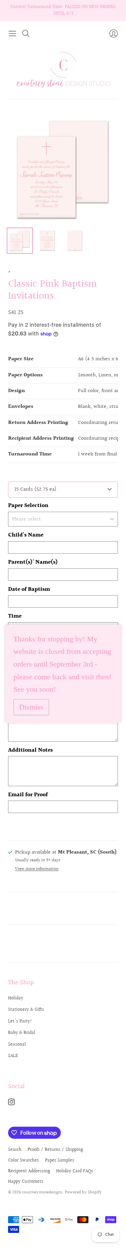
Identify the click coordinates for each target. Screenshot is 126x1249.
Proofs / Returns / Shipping (55, 1149)
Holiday (15, 998)
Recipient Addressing (29, 1171)
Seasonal (17, 1044)
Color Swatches (23, 1160)
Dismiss (31, 707)
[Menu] (12, 33)
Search (15, 1149)
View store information (36, 869)
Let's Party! (20, 1021)
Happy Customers (25, 1181)
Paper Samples (59, 1160)
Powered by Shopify (83, 1192)
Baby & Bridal (21, 1033)
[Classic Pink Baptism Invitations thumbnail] (20, 240)
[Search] (25, 33)
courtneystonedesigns (42, 1192)
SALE (13, 1056)
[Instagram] (11, 1104)
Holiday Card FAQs (74, 1171)
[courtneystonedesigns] (63, 69)
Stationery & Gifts (26, 1009)
